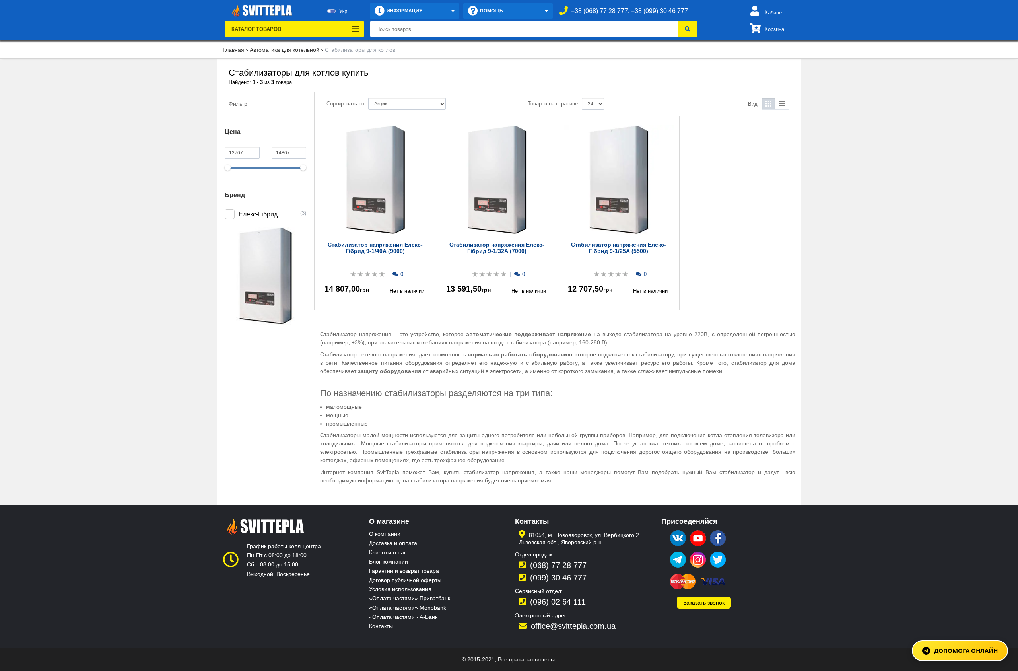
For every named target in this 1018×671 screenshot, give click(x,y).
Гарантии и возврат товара (404, 571)
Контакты (381, 626)
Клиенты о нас (388, 552)
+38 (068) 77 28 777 (599, 11)
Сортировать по (345, 104)
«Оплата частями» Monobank (407, 608)
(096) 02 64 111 (558, 601)
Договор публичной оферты (405, 580)
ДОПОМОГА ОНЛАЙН (966, 650)
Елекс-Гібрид (258, 214)
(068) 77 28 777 (558, 565)
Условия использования (400, 589)
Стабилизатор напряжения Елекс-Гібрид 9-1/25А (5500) (618, 247)
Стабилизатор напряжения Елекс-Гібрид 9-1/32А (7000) (496, 247)
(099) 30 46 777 (558, 577)
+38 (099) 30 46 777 (659, 11)
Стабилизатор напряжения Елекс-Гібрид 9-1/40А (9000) (375, 247)
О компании (384, 534)
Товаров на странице (553, 104)
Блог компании (388, 561)
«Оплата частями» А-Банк (403, 617)
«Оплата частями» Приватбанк (409, 598)
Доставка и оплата (393, 543)
